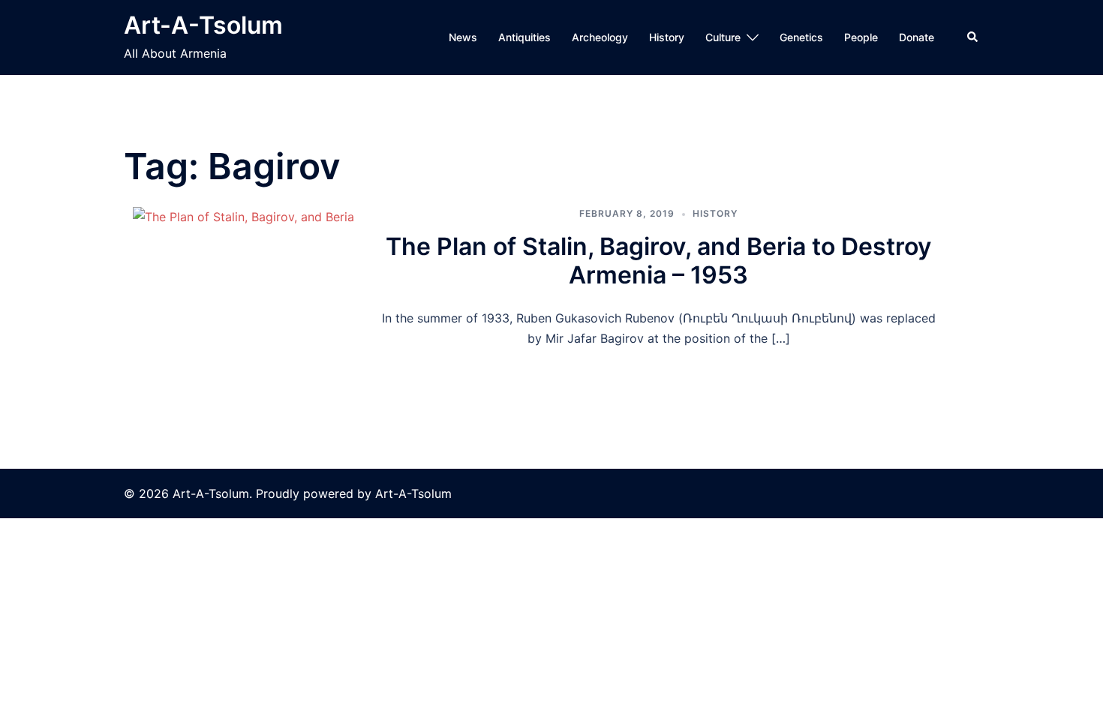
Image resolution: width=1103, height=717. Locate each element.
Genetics (801, 37)
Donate (916, 37)
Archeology (600, 37)
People (861, 37)
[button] (973, 38)
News (463, 37)
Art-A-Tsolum (203, 25)
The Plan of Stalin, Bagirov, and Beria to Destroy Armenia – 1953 (658, 261)
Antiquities (524, 37)
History (666, 37)
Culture (723, 37)
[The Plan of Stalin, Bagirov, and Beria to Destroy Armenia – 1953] (243, 277)
